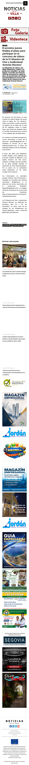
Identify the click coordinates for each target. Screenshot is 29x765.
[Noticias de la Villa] (14, 11)
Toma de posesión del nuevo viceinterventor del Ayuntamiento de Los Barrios (14, 372)
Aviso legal (14, 730)
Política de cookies (14, 732)
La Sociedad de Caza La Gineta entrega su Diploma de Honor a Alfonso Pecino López (14, 274)
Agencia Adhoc (14, 763)
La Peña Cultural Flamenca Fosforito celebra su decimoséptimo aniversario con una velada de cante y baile (13, 339)
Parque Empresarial (18, 225)
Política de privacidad (14, 733)
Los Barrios (5, 45)
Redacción (7, 92)
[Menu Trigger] (25, 3)
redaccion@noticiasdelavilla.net (14, 3)
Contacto (14, 735)
